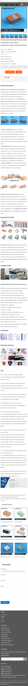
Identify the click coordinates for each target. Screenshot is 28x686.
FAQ (2, 619)
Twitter (20, 1)
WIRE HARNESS (4, 634)
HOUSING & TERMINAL (5, 630)
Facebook (18, 1)
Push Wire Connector (11, 51)
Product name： (4, 569)
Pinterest (24, 1)
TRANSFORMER (4, 636)
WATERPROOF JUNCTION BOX (7, 644)
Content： (3, 586)
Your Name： (3, 574)
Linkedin (22, 1)
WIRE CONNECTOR (5, 628)
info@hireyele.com (8, 671)
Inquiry (19, 72)
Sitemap (2, 621)
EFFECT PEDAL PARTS (5, 638)
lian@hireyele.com (8, 673)
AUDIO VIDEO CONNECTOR (6, 640)
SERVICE (3, 616)
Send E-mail (10, 72)
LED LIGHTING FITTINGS (6, 632)
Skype (26, 1)
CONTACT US (4, 614)
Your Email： (3, 580)
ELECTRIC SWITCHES (5, 642)
